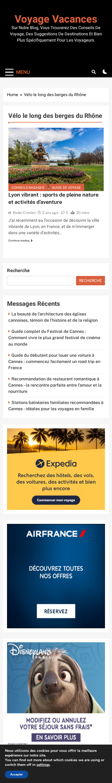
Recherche (18, 270)
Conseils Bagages (27, 188)
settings (43, 764)
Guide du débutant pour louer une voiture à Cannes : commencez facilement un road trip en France (54, 361)
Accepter (16, 774)
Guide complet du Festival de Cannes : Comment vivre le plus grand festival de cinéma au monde (54, 337)
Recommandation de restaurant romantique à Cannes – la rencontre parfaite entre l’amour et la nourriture (55, 385)
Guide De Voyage (66, 188)
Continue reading (18, 240)
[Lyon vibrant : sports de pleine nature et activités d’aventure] (56, 159)
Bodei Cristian (24, 213)
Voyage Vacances (56, 19)
